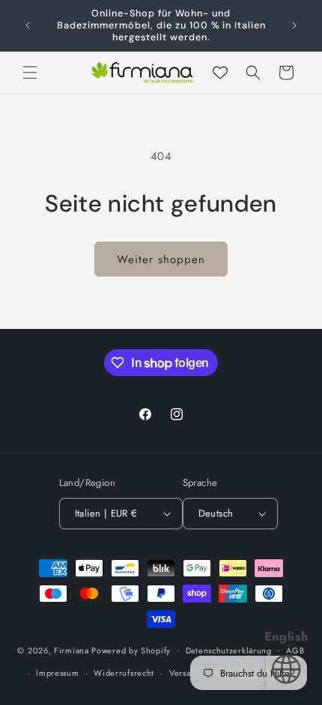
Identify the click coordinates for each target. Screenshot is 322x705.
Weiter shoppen (161, 259)
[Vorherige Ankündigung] (27, 25)
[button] (29, 72)
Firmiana (71, 650)
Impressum (57, 673)
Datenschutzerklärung (229, 650)
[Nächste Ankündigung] (294, 25)
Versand (185, 673)
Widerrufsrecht (124, 673)
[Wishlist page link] (220, 72)
